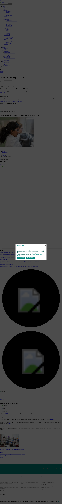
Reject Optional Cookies (30, 257)
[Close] (45, 245)
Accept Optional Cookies (21, 257)
